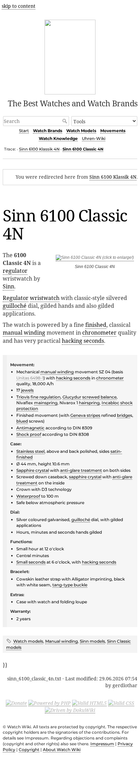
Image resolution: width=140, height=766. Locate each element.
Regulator (16, 298)
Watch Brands (47, 130)
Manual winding (61, 641)
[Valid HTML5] (89, 702)
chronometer (99, 332)
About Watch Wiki (62, 749)
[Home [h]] (70, 55)
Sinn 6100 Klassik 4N (39, 149)
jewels (27, 390)
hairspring (89, 402)
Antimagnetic (30, 427)
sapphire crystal (85, 476)
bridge (123, 415)
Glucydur (72, 396)
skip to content (18, 6)
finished (95, 324)
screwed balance (99, 396)
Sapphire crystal (32, 470)
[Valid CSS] (121, 702)
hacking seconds (83, 340)
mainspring (45, 402)
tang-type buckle (69, 584)
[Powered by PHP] (49, 702)
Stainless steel (30, 451)
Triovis (23, 396)
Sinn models (92, 641)
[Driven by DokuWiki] (70, 710)
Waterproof (28, 496)
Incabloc (110, 402)
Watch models (28, 641)
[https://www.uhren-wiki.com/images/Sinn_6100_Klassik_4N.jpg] (95, 258)
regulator (15, 270)
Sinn (8, 286)
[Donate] (16, 702)
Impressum (102, 743)
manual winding (24, 332)
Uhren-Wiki (93, 138)
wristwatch (44, 298)
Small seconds (31, 562)
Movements (112, 130)
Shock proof (28, 434)
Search (65, 121)
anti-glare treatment (81, 470)
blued (22, 421)
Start (24, 130)
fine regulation (45, 396)
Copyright (29, 749)
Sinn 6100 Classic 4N (83, 149)
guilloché (15, 305)
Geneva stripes (85, 415)
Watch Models (81, 130)
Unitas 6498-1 (29, 377)
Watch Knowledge (58, 138)
